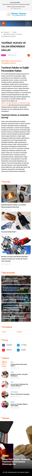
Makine (5, 252)
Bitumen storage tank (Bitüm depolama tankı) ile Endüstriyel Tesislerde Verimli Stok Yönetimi (14, 259)
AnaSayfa (6, 32)
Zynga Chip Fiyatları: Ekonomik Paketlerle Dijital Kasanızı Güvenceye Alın (16, 461)
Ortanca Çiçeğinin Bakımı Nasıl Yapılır (19, 404)
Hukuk (14, 32)
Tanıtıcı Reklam (14, 392)
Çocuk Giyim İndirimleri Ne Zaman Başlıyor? (19, 385)
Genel (4, 200)
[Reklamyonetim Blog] (16, 15)
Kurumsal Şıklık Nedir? (8, 232)
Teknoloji (5, 455)
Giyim (4, 227)
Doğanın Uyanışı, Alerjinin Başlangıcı (19, 375)
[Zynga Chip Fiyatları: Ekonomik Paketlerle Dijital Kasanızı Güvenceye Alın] (16, 445)
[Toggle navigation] (3, 23)
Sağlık (12, 372)
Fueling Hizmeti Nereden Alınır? (19, 365)
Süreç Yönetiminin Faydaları (20, 394)
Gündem (19, 332)
